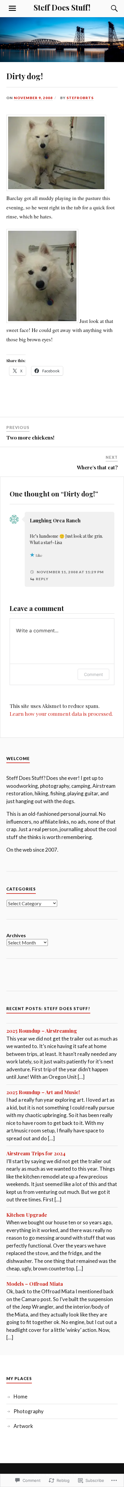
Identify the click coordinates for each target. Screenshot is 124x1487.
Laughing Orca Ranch (55, 520)
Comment (93, 674)
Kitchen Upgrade (26, 1214)
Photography (29, 1411)
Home (20, 1396)
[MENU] (12, 8)
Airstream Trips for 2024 (35, 1153)
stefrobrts (80, 97)
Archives (16, 935)
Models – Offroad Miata (34, 1283)
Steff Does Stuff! (62, 7)
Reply (42, 579)
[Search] (108, 8)
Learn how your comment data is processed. (61, 713)
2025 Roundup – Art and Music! (43, 1092)
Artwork (23, 1426)
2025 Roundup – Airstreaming (41, 1030)
